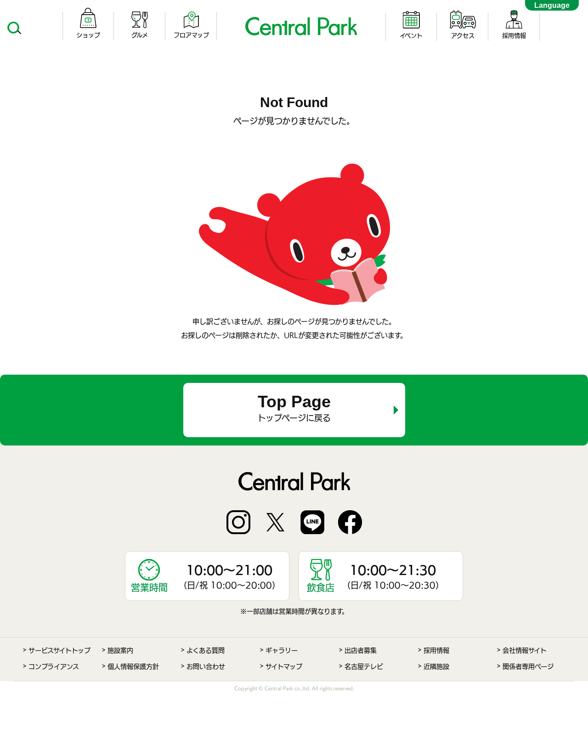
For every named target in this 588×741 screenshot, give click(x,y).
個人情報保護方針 (133, 666)
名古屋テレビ (364, 666)
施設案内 (120, 650)
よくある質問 (206, 650)
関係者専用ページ (528, 666)
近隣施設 (436, 666)
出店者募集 (361, 650)
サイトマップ (284, 666)
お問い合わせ (206, 666)
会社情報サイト (525, 650)
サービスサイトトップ (59, 650)
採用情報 (436, 650)
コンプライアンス (53, 666)
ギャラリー (282, 650)
